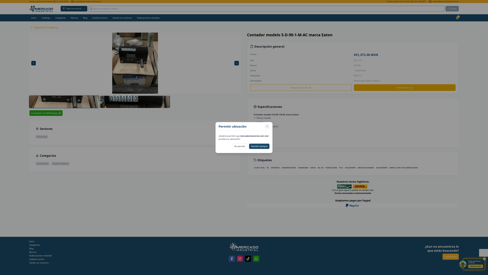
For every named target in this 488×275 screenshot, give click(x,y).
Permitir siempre (259, 146)
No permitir (239, 146)
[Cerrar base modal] (267, 126)
